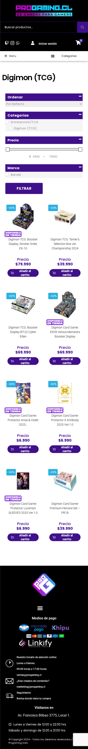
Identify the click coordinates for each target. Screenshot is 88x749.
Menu (12, 56)
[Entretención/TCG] (7, 121)
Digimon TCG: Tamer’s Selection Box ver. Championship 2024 (65, 244)
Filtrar (24, 188)
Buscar (83, 27)
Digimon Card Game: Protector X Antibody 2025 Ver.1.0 (65, 420)
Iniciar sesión (48, 43)
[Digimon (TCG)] (10, 128)
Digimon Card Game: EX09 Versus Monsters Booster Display (65, 332)
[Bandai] (7, 174)
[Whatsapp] (17, 43)
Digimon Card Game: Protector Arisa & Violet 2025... (23, 420)
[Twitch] (7, 43)
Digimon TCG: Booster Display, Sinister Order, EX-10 (23, 244)
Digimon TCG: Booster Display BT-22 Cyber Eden (23, 332)
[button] (53, 56)
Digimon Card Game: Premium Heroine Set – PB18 (65, 508)
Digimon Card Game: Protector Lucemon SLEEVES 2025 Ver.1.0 (23, 508)
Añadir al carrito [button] (25, 273)
